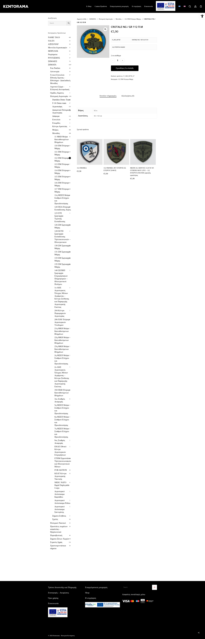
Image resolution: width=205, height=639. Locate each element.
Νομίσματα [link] (52, 54)
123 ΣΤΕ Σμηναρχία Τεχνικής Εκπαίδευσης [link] (59, 217)
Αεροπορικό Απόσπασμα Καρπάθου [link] (59, 494)
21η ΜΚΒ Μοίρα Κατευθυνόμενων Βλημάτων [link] (61, 331)
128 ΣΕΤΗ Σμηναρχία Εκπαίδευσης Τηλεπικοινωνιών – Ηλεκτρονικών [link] (62, 236)
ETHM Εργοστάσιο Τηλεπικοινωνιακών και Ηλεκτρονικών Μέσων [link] (62, 462)
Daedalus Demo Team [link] (61, 100)
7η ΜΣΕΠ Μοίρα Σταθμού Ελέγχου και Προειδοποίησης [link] (61, 432)
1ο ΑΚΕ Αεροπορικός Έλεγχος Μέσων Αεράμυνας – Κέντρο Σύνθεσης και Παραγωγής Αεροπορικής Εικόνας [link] (61, 297)
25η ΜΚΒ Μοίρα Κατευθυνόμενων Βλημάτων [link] (61, 349)
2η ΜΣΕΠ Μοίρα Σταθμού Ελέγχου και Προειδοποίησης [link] (61, 359)
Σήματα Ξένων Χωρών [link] (59, 539)
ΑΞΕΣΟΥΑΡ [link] (53, 44)
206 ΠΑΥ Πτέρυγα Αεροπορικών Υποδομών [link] (62, 322)
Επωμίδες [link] (56, 123)
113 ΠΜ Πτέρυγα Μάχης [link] (61, 165)
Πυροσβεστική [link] (56, 535)
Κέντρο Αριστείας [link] (59, 126)
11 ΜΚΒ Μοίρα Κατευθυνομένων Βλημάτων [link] (61, 139)
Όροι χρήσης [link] (53, 598)
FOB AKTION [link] (60, 470)
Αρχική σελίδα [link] (81, 19)
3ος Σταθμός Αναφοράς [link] (59, 400)
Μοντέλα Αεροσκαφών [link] (57, 47)
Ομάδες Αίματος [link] (57, 93)
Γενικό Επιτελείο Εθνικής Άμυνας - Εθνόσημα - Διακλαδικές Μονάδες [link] (60, 79)
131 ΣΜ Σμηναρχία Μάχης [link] (62, 253)
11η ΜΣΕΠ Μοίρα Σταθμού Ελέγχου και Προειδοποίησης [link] (62, 199)
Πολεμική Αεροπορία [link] (59, 96)
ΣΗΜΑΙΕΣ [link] (52, 61)
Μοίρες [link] (55, 130)
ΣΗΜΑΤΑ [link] (52, 65)
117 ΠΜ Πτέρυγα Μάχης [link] (61, 190)
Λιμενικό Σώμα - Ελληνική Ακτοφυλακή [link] (59, 88)
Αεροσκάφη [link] (57, 106)
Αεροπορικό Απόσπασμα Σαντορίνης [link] (59, 509)
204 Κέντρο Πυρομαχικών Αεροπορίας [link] (60, 313)
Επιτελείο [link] (56, 119)
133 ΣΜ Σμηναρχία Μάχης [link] (62, 259)
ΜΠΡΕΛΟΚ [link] (53, 51)
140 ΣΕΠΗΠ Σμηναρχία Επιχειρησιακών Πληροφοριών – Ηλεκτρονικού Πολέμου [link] (61, 277)
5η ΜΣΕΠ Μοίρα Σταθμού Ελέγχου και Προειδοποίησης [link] (61, 409)
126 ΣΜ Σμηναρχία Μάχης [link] (62, 226)
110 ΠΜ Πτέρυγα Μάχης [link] (61, 146)
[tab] (108, 96)
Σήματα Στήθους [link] (59, 516)
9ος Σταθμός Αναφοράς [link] (59, 441)
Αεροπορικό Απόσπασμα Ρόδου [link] (62, 501)
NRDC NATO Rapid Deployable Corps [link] (61, 485)
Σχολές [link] (55, 519)
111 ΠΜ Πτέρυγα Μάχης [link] (61, 153)
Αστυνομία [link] (54, 71)
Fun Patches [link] (55, 68)
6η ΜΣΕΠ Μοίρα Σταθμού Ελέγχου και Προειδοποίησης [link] (61, 421)
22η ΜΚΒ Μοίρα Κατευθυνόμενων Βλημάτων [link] (61, 340)
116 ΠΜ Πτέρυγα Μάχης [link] (61, 184)
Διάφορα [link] (55, 116)
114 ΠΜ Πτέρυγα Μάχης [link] (61, 171)
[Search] (154, 587)
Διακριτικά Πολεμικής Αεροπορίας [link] (61, 111)
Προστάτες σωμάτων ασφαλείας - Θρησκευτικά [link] (59, 529)
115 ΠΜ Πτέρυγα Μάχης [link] (61, 177)
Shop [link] (87, 593)
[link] (202, 16)
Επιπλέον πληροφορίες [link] (108, 96)
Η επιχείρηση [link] (90, 598)
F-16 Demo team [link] (59, 103)
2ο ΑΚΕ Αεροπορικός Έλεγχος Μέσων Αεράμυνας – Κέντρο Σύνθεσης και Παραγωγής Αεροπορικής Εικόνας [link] (61, 377)
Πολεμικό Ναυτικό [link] (58, 523)
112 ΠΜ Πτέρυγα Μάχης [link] (61, 159)
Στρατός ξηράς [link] (56, 542)
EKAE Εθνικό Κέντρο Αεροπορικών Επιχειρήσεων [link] (60, 450)
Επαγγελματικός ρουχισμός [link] (96, 587)
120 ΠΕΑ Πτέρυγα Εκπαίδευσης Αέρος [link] (62, 208)
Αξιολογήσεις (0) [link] (127, 96)
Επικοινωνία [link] (53, 603)
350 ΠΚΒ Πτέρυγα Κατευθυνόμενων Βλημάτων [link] (62, 393)
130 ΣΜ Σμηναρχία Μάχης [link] (62, 246)
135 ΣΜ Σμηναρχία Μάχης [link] (62, 265)
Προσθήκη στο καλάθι (125, 68)
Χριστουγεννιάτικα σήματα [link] (58, 547)
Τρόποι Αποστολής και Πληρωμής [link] (62, 587)
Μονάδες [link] (56, 133)
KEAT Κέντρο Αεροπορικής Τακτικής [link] (60, 476)
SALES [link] (51, 41)
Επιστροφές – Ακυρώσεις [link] (58, 593)
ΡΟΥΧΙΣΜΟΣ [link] (54, 58)
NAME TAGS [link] (54, 37)
